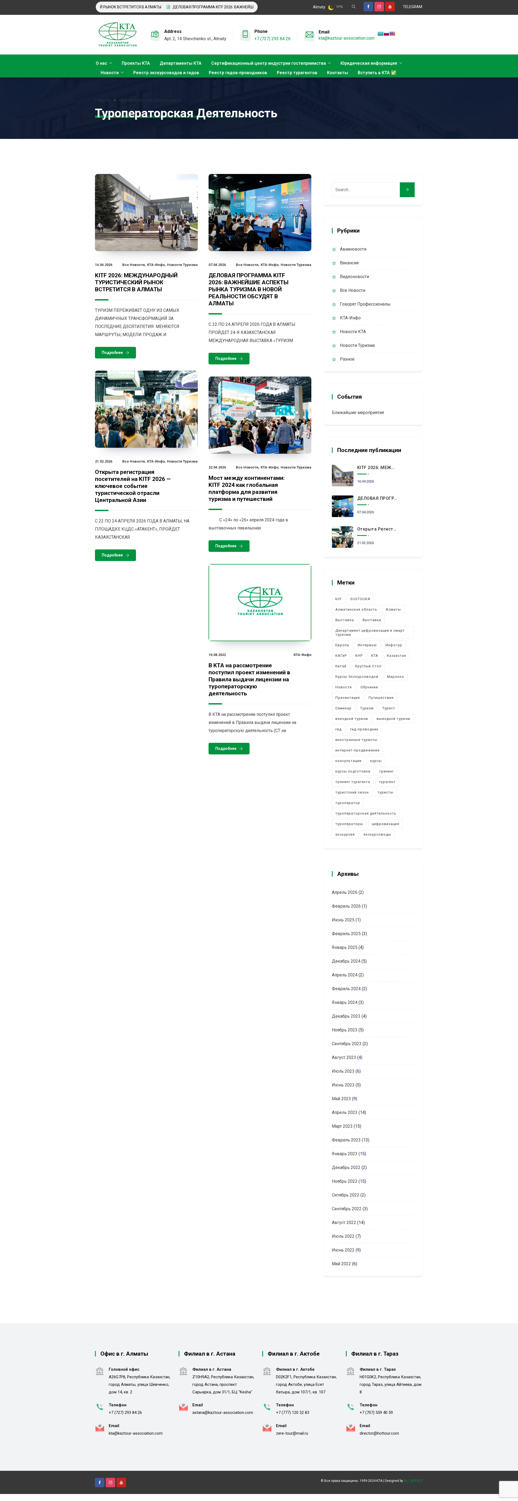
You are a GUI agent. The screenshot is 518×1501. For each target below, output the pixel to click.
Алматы (393, 609)
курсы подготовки (352, 771)
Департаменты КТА (181, 63)
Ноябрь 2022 (344, 1181)
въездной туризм (351, 719)
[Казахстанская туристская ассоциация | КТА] (117, 34)
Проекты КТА (136, 63)
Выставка (344, 620)
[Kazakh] (380, 34)
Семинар (343, 708)
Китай (340, 666)
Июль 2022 (343, 1236)
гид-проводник (364, 729)
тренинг (386, 771)
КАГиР (341, 656)
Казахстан (396, 656)
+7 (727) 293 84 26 (272, 38)
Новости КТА (353, 331)
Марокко (395, 677)
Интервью (367, 645)
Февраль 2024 (346, 988)
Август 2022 (344, 1222)
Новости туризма (182, 265)
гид (338, 729)
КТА (374, 656)
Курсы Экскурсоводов (357, 677)
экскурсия (345, 834)
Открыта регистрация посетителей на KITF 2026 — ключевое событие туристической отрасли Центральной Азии (133, 486)
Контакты (337, 72)
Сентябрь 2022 (347, 1208)
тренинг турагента (352, 782)
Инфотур (394, 645)
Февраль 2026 (346, 906)
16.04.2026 (103, 265)
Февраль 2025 (346, 933)
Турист (388, 708)
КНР (359, 656)
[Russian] (386, 34)
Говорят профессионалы (365, 304)
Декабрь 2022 (346, 1167)
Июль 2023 (343, 1071)
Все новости (133, 265)
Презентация (347, 698)
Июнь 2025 (343, 919)
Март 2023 (342, 1126)
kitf (338, 599)
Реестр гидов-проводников (238, 72)
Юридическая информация (368, 63)
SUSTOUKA (360, 599)
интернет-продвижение (357, 750)
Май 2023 (341, 1098)
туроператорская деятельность (365, 813)
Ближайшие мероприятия (358, 412)
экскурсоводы (377, 834)
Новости (110, 72)
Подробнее (112, 352)
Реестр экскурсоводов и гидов (166, 72)
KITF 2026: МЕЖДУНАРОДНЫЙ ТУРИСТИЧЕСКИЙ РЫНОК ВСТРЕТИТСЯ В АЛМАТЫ (136, 282)
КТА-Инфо (156, 265)
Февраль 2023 (346, 1140)
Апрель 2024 (344, 974)
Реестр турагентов (297, 72)
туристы (385, 792)
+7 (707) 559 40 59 (376, 1412)
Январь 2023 (344, 1153)
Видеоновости (354, 276)
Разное (347, 359)
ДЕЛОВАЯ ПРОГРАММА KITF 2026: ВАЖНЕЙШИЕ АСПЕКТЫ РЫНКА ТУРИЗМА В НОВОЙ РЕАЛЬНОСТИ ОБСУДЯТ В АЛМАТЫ (250, 7)
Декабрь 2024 (346, 961)
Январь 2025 (344, 947)
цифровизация (385, 824)
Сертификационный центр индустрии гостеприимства (268, 63)
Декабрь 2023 (346, 1016)
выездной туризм (393, 719)
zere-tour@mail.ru (292, 1433)
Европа (342, 645)
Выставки (372, 620)
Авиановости (353, 249)
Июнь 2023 (343, 1085)
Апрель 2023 (344, 1112)
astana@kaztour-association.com (222, 1412)
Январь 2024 (344, 1002)
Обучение (369, 687)
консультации (348, 761)
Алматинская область (356, 609)
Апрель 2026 (344, 892)
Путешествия (381, 698)
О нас (101, 63)
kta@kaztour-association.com (346, 38)
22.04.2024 (217, 467)
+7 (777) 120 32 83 (292, 1412)
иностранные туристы (356, 740)
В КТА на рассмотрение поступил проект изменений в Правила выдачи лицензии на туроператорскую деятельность (249, 679)
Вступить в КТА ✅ (377, 72)
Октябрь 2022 (345, 1195)
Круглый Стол (368, 666)
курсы (376, 761)
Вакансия (349, 262)
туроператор (347, 803)
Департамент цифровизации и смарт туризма (370, 632)
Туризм (367, 708)
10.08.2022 (217, 655)
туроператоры (349, 824)
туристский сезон (352, 792)
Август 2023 (344, 1057)
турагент (387, 782)
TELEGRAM (412, 7)
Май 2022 (341, 1263)
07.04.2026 (217, 265)
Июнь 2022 (343, 1250)
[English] (392, 34)
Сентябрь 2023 (347, 1043)
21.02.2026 (103, 461)
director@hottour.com (379, 1433)
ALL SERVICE (413, 1481)
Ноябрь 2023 (344, 1029)
